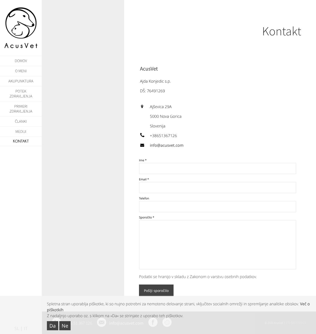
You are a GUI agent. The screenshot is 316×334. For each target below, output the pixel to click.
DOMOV (21, 60)
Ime (141, 160)
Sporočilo (145, 217)
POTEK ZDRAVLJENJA (20, 94)
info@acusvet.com (166, 145)
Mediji (20, 131)
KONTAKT (21, 141)
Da (52, 325)
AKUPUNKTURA (20, 81)
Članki (21, 121)
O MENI (21, 71)
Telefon (144, 198)
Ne (65, 325)
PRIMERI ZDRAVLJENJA (20, 109)
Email (143, 179)
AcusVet (21, 27)
